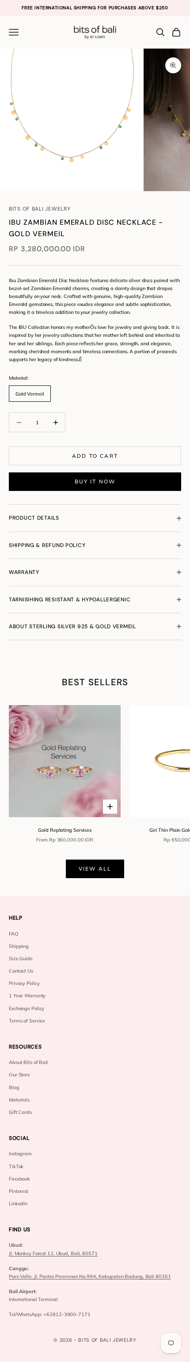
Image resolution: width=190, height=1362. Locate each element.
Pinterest (18, 1191)
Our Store (19, 1074)
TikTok (16, 1166)
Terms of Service (27, 1021)
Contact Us (21, 971)
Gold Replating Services (64, 830)
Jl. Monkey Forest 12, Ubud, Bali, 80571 (53, 1253)
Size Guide (21, 958)
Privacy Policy (24, 983)
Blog (14, 1087)
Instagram (20, 1154)
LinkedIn (18, 1203)
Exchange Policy (26, 1008)
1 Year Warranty (27, 995)
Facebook (19, 1179)
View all (95, 868)
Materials (19, 1100)
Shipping (19, 946)
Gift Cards (20, 1112)
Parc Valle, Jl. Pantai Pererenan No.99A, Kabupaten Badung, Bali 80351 (90, 1276)
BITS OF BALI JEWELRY (39, 208)
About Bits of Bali (28, 1062)
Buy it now (95, 481)
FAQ (14, 934)
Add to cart (95, 456)
